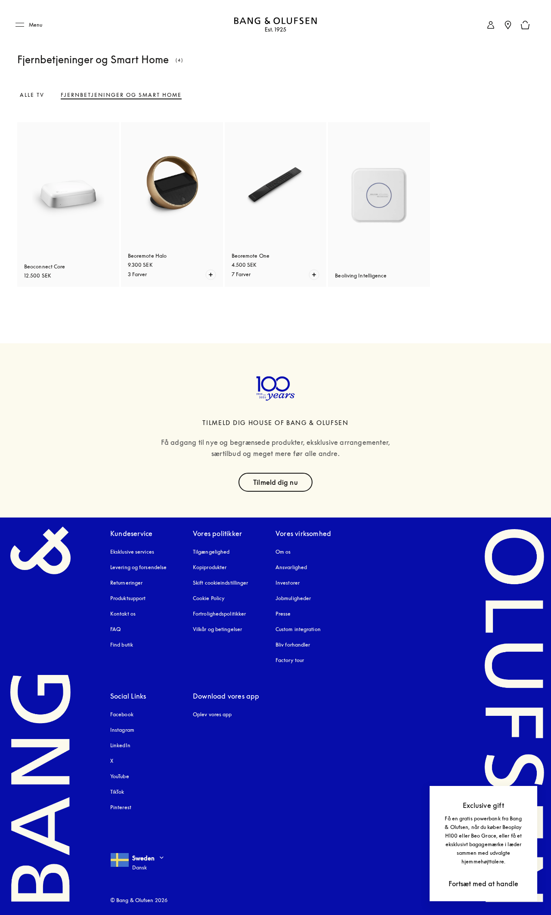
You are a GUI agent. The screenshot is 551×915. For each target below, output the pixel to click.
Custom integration (298, 629)
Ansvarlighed (291, 567)
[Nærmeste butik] (508, 25)
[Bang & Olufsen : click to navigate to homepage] (275, 25)
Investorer (288, 582)
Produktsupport (127, 598)
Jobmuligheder (293, 598)
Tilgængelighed (211, 551)
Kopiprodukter (209, 567)
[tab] (32, 95)
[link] (491, 25)
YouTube (119, 776)
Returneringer (126, 582)
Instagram (122, 730)
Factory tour (290, 660)
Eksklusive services (132, 551)
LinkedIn (120, 745)
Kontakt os (123, 613)
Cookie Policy (209, 598)
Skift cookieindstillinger (220, 582)
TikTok (117, 792)
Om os (283, 551)
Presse (283, 613)
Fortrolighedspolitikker (219, 613)
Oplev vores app (212, 714)
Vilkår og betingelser (217, 629)
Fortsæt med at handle (483, 883)
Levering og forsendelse (138, 567)
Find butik (121, 644)
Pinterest (120, 807)
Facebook (121, 714)
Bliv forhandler (293, 644)
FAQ (115, 629)
